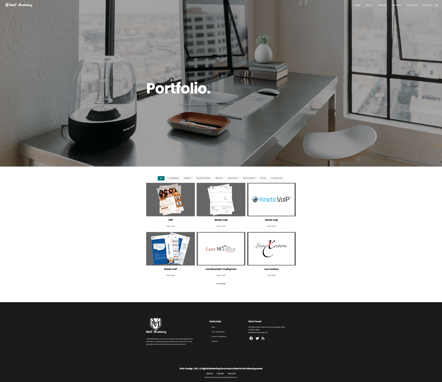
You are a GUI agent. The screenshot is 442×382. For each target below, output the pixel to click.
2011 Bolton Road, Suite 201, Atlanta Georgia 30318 (266, 327)
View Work (170, 226)
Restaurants (249, 178)
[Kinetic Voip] (221, 199)
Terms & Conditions (219, 336)
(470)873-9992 (253, 330)
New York (232, 373)
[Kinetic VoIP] (170, 249)
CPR (170, 220)
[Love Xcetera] (271, 249)
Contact (215, 341)
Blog (213, 327)
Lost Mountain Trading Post (221, 269)
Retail (263, 178)
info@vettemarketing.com (258, 332)
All (161, 178)
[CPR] (170, 199)
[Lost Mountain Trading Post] (221, 249)
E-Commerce (173, 178)
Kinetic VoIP (170, 269)
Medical (219, 178)
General (187, 178)
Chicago (220, 373)
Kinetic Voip (221, 220)
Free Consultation (218, 332)
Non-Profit (233, 178)
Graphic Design (203, 178)
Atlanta (209, 373)
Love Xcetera (271, 269)
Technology (276, 178)
